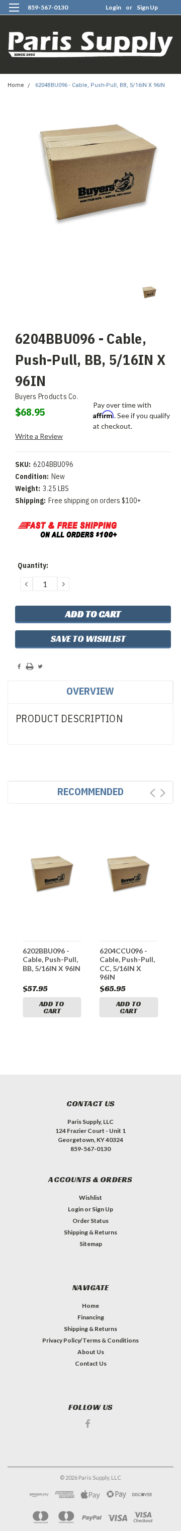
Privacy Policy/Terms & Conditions (90, 1340)
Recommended (90, 791)
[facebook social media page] (87, 1423)
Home (16, 85)
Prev (152, 793)
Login (113, 7)
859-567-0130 (48, 7)
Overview (90, 691)
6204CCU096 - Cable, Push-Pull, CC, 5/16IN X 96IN (127, 963)
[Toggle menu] (14, 14)
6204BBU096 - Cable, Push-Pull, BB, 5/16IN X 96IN (100, 85)
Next (162, 793)
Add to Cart (51, 1007)
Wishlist (90, 1197)
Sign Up (147, 7)
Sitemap (90, 1244)
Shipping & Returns (90, 1232)
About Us (90, 1352)
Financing (90, 1317)
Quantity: (33, 565)
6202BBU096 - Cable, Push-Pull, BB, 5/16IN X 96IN (51, 959)
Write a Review (39, 436)
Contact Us (91, 1363)
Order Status (90, 1220)
